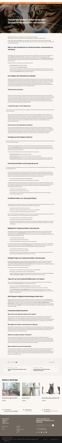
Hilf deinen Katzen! (26, 398)
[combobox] (57, 1)
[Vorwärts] (42, 1)
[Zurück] (20, 1)
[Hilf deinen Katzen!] (31, 389)
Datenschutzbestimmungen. (42, 429)
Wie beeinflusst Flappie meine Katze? (9, 398)
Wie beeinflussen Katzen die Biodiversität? (50, 398)
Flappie (19, 304)
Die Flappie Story (5, 426)
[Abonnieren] (53, 425)
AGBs (17, 432)
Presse (3, 429)
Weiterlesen (4, 400)
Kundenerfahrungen (20, 429)
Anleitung (18, 430)
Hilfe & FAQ (18, 426)
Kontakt (18, 427)
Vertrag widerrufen (6, 440)
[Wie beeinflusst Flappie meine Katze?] (11, 389)
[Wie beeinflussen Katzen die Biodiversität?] (51, 389)
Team (3, 427)
